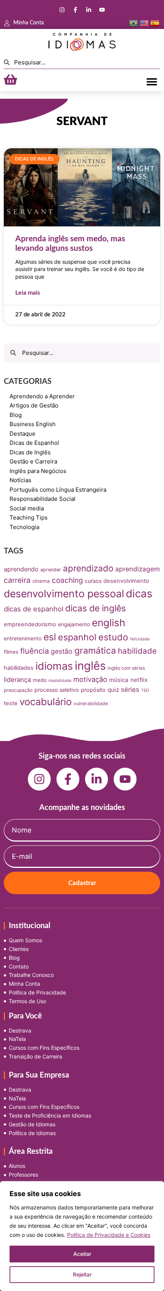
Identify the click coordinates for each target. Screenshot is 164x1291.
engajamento (74, 624)
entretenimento (23, 638)
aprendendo (21, 569)
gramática (95, 650)
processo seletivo (56, 689)
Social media (27, 508)
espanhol (77, 637)
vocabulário (45, 701)
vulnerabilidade (91, 703)
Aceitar (82, 1254)
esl (49, 637)
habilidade (137, 651)
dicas (139, 593)
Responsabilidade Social (43, 498)
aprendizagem (137, 569)
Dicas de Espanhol (34, 442)
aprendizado (88, 568)
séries (130, 689)
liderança (17, 679)
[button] (151, 81)
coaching (67, 580)
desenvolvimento (126, 580)
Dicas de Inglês (30, 452)
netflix (139, 679)
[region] (82, 1236)
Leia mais (27, 293)
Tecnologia (24, 527)
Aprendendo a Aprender (42, 396)
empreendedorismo (30, 624)
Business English (33, 424)
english (108, 623)
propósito (93, 689)
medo (40, 680)
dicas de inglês (95, 608)
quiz (113, 689)
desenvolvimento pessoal (64, 593)
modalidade (59, 680)
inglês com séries (126, 668)
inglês (90, 665)
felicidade (140, 639)
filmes (11, 652)
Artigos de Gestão (34, 405)
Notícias (20, 480)
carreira (17, 580)
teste (11, 703)
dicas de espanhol (33, 609)
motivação (90, 679)
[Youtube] (102, 9)
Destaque (22, 433)
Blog (16, 415)
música (119, 679)
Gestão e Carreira (33, 461)
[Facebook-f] (75, 9)
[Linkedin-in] (89, 9)
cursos (93, 580)
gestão (61, 651)
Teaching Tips (29, 517)
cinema (41, 581)
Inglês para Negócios (38, 471)
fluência (34, 651)
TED (145, 690)
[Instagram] (62, 9)
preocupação (18, 690)
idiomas (54, 666)
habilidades (19, 667)
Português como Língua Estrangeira (58, 489)
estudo (113, 637)
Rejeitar (82, 1274)
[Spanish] (155, 23)
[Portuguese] (133, 23)
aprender (50, 570)
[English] (144, 23)
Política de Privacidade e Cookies (108, 1235)
